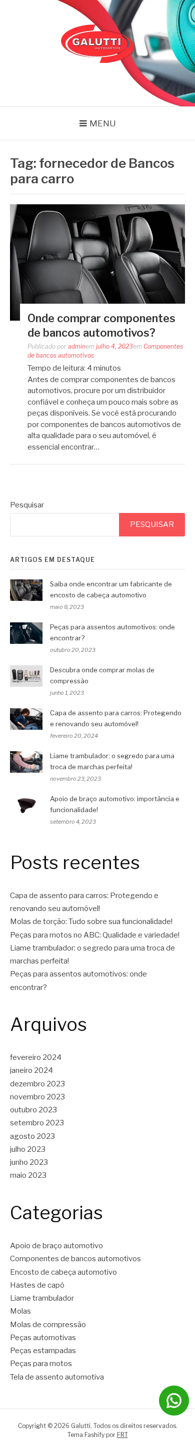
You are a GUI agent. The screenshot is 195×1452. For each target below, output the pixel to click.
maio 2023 (28, 1175)
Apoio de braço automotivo (56, 1245)
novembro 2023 (37, 1096)
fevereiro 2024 (36, 1057)
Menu (103, 123)
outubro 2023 (33, 1109)
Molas (20, 1311)
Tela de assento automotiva (57, 1377)
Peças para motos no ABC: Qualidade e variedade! (95, 935)
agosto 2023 (32, 1136)
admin (77, 346)
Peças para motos (41, 1363)
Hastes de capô (37, 1285)
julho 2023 (28, 1149)
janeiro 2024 (31, 1070)
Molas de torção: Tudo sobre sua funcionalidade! (91, 921)
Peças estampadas (43, 1350)
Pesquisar (27, 504)
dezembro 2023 (37, 1083)
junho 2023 (29, 1162)
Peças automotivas (43, 1337)
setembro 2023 (37, 1122)
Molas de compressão (48, 1324)
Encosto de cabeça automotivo (63, 1272)
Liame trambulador (42, 1298)
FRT (122, 1435)
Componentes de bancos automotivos (75, 1258)
